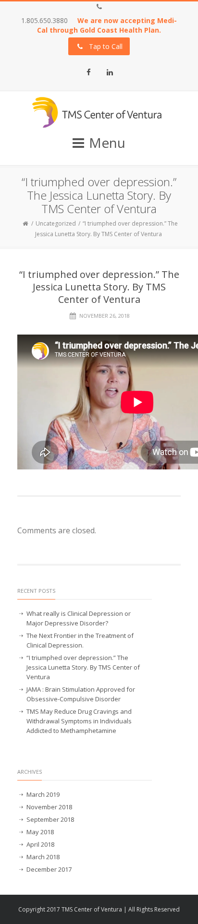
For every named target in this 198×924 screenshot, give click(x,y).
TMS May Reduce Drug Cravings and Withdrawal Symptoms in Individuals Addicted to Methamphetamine (79, 721)
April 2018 (40, 844)
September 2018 (50, 819)
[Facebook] (88, 72)
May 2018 (40, 832)
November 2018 (49, 807)
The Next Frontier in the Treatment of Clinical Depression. (80, 640)
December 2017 (49, 869)
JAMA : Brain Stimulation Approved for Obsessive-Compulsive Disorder (80, 694)
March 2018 (43, 856)
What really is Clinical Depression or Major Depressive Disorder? (78, 618)
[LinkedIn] (109, 72)
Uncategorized (56, 223)
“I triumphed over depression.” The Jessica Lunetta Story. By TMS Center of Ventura (83, 667)
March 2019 (43, 794)
